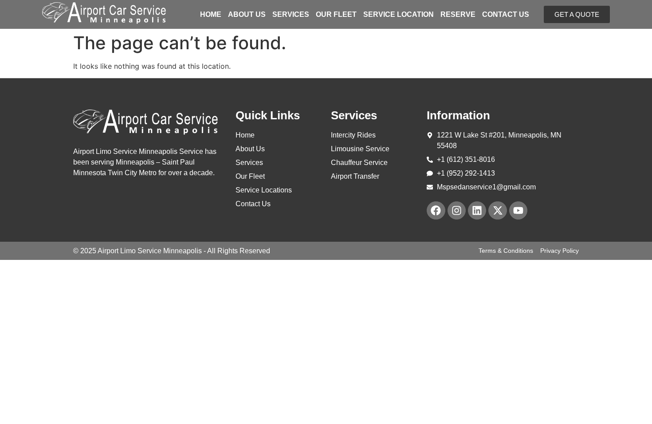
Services (290, 14)
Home (210, 14)
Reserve (457, 14)
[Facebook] (436, 210)
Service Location (398, 14)
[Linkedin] (477, 210)
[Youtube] (518, 210)
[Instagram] (457, 210)
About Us (247, 14)
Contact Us (505, 14)
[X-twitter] (497, 210)
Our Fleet (336, 14)
